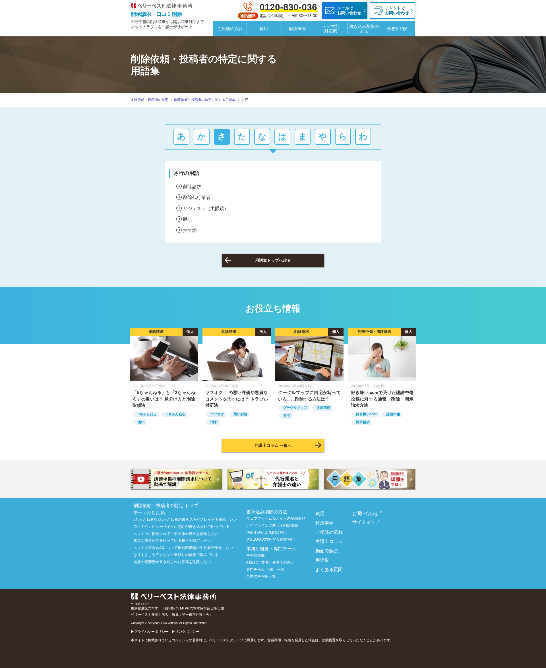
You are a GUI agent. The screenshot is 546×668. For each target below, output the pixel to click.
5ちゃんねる (147, 414)
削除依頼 (323, 408)
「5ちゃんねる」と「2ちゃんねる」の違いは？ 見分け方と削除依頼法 (164, 399)
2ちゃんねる (175, 414)
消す (213, 422)
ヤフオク (217, 414)
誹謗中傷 (393, 414)
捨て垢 (190, 230)
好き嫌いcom (366, 414)
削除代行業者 (196, 197)
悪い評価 (240, 414)
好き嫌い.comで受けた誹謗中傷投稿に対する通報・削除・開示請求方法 (382, 399)
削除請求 (192, 186)
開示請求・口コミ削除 (156, 14)
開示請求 (363, 422)
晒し (187, 219)
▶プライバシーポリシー (149, 632)
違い (141, 422)
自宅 (286, 416)
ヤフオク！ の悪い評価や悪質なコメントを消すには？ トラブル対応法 (236, 399)
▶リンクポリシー (185, 632)
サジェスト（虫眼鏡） (206, 208)
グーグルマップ (295, 408)
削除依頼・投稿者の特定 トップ (165, 505)
